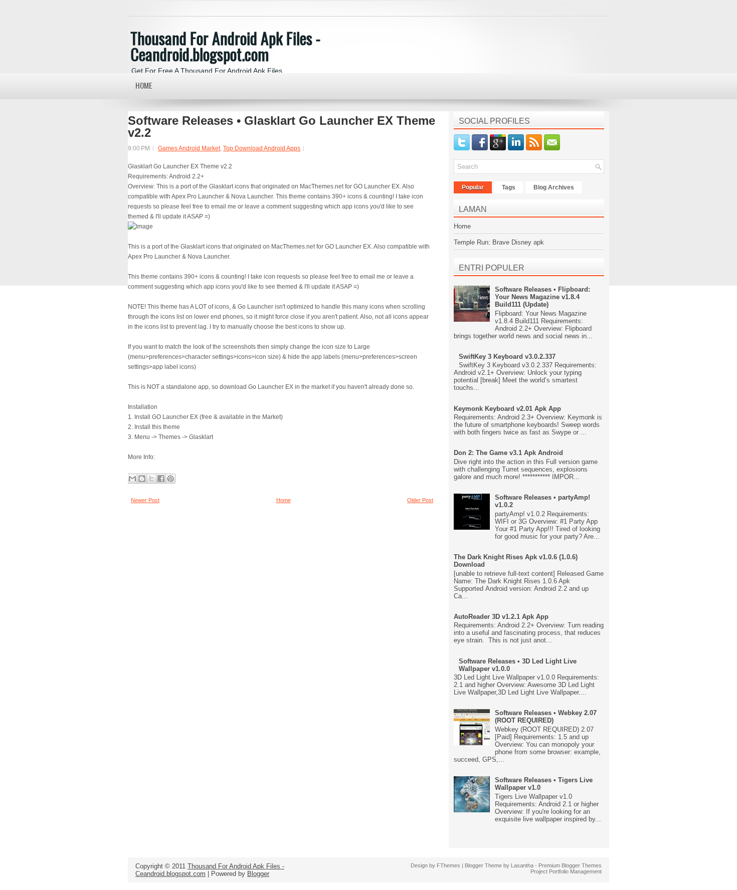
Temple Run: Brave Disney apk (499, 242)
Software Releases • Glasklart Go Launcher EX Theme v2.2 (281, 127)
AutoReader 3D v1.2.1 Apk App (501, 616)
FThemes (448, 865)
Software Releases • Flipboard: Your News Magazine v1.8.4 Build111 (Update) (542, 297)
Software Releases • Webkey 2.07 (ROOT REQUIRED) (546, 716)
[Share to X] (151, 479)
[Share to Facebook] (161, 479)
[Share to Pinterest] (170, 479)
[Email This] (132, 479)
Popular (473, 187)
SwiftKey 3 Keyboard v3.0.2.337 (507, 356)
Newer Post (145, 500)
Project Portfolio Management (566, 871)
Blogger (258, 873)
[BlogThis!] (142, 479)
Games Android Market (189, 148)
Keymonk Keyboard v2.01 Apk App (507, 408)
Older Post (420, 500)
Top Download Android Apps (261, 148)
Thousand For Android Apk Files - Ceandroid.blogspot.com (225, 46)
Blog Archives (553, 187)
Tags (508, 187)
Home (143, 85)
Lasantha (522, 865)
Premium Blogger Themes (570, 865)
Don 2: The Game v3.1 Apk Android (508, 453)
